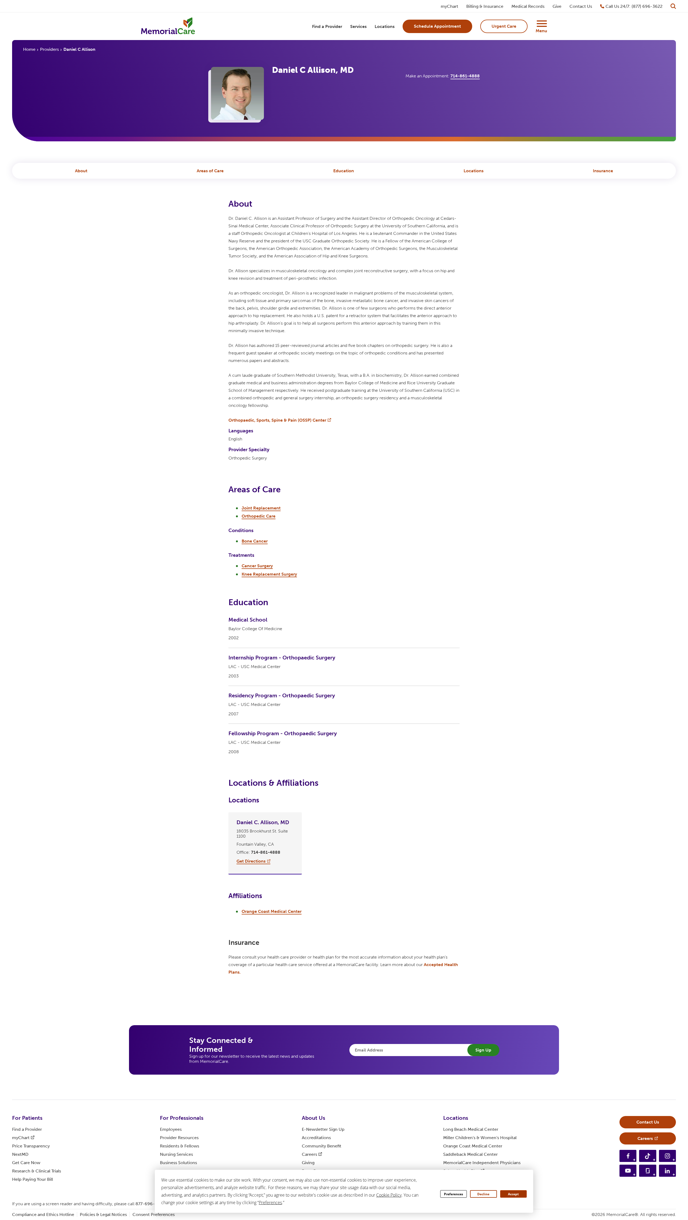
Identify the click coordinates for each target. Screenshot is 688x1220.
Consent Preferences (153, 1214)
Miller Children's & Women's (480, 1137)
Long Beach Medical (470, 1129)
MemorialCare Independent (482, 1162)
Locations (473, 170)
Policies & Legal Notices (103, 1214)
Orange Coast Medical (472, 1146)
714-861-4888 (465, 75)
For (27, 1118)
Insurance (603, 170)
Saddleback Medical (470, 1154)
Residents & (179, 1146)
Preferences (453, 1194)
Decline (483, 1194)
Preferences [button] (270, 1202)
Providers (49, 49)
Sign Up (483, 1050)
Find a (27, 1129)
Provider (179, 1137)
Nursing (176, 1154)
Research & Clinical (36, 1171)
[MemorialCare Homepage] (168, 26)
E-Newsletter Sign (323, 1129)
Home (29, 49)
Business (178, 1162)
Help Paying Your (32, 1179)
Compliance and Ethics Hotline (43, 1214)
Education (343, 170)
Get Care (26, 1162)
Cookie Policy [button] (389, 1195)
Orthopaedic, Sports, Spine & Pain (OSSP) (277, 420)
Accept (513, 1194)
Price (31, 1146)
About (81, 170)
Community (321, 1146)
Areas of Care (210, 170)
